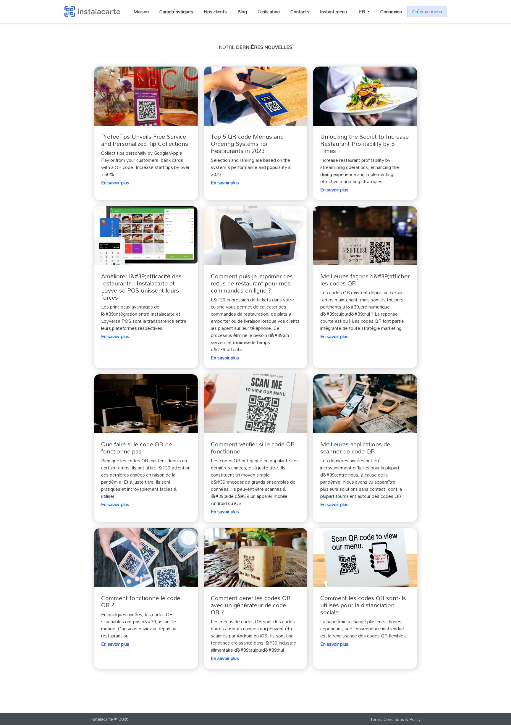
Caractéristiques (176, 11)
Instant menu (333, 11)
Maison (141, 11)
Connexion (391, 11)
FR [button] (362, 11)
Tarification (269, 11)
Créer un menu (427, 11)
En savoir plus (115, 182)
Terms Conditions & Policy (395, 719)
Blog (242, 11)
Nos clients (215, 11)
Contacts (299, 11)
